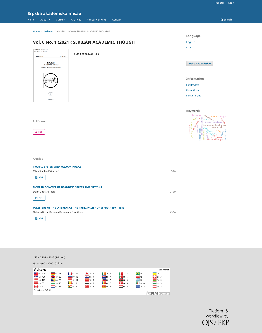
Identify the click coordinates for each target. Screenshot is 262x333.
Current (60, 19)
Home (31, 19)
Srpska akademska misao (54, 13)
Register (219, 2)
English (190, 42)
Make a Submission (200, 63)
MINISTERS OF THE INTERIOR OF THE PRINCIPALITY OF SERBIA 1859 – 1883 (78, 207)
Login (231, 2)
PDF (37, 132)
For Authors (192, 90)
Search (227, 19)
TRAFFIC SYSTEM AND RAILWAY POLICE (57, 166)
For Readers (192, 84)
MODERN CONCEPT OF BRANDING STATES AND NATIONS (67, 187)
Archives (76, 19)
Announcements (96, 19)
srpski (189, 47)
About (44, 19)
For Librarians (193, 95)
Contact (116, 19)
